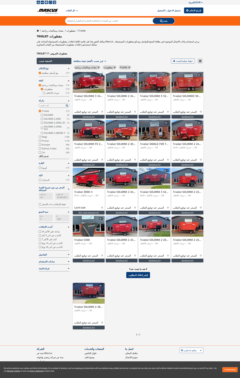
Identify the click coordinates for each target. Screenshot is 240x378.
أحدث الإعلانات (45, 227)
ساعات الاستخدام (47, 261)
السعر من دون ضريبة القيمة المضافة (51, 188)
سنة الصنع (43, 212)
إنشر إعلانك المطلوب (138, 275)
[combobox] (181, 350)
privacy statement (36, 371)
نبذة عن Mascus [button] (44, 353)
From (41, 216)
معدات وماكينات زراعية (52, 30)
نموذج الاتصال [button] (131, 357)
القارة (41, 163)
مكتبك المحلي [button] (131, 353)
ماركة (41, 100)
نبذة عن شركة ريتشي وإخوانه (50, 357)
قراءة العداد (44, 268)
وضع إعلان (89, 357)
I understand (230, 370)
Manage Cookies (13, 371)
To (57, 216)
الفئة (41, 80)
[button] (54, 61)
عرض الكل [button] (44, 155)
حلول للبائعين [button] (90, 353)
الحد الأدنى (42, 194)
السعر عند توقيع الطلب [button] (86, 112)
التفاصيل (43, 254)
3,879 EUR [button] (79, 208)
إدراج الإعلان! (195, 10)
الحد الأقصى (59, 194)
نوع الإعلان (44, 68)
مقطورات (70, 30)
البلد (40, 175)
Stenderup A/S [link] (89, 116)
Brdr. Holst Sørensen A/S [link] (89, 212)
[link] (89, 82)
